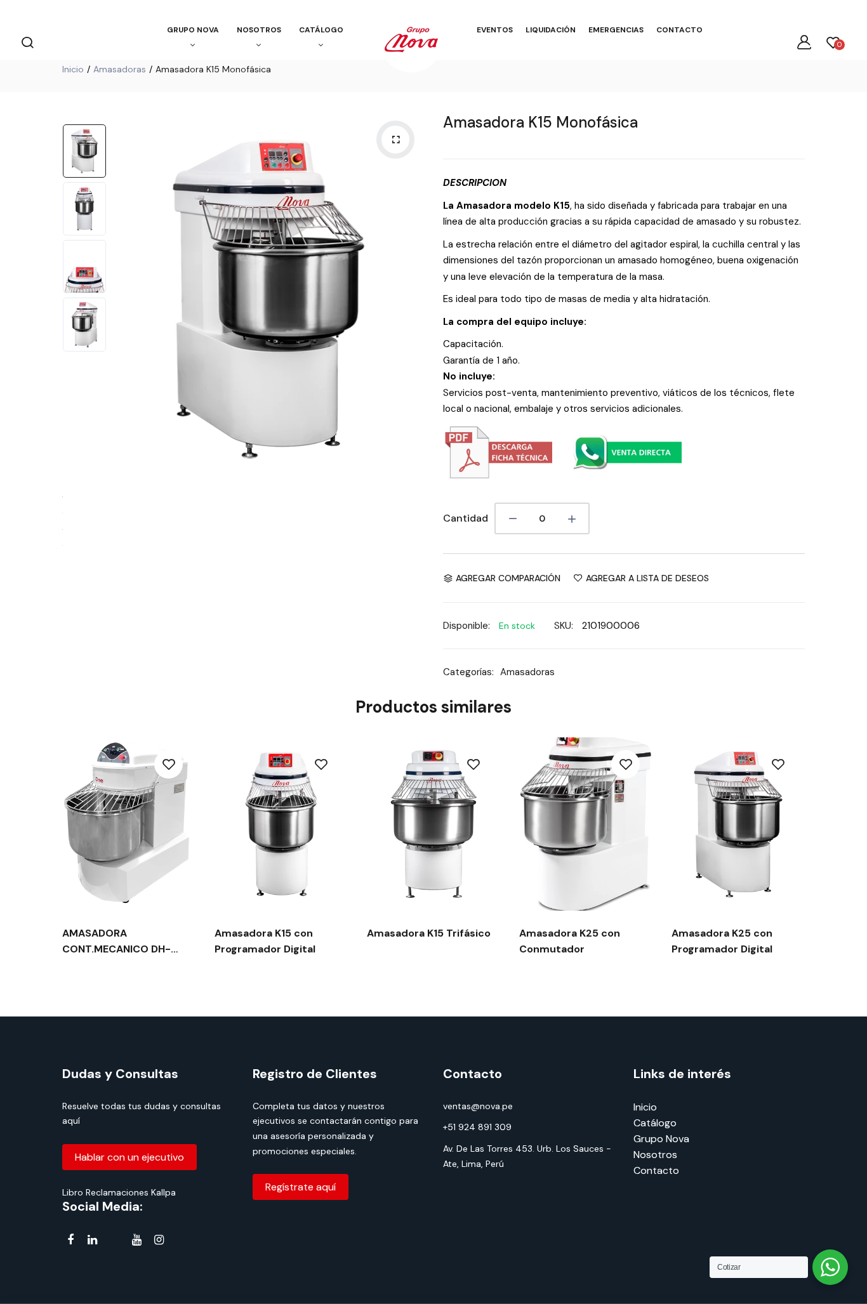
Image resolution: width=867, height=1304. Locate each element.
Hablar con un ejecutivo (129, 1157)
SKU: (563, 625)
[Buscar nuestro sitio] (27, 41)
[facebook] (70, 1240)
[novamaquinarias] (411, 41)
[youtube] (137, 1240)
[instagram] (159, 1240)
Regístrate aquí (300, 1187)
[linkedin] (92, 1240)
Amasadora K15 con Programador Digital (265, 941)
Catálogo (655, 1122)
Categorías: (468, 672)
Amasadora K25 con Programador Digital (722, 941)
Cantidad (465, 518)
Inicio (73, 69)
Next (411, 299)
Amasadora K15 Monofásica (540, 122)
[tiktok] (114, 1242)
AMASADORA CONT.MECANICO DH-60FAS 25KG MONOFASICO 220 (128, 941)
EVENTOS (495, 30)
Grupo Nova (661, 1138)
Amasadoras (119, 69)
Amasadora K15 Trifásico (429, 933)
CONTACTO (679, 30)
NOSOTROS (259, 30)
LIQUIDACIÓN (551, 30)
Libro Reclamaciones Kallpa (119, 1192)
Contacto (656, 1170)
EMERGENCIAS (616, 30)
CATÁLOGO (321, 30)
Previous (125, 299)
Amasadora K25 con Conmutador (569, 941)
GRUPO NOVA (193, 30)
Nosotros (655, 1154)
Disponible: (466, 625)
